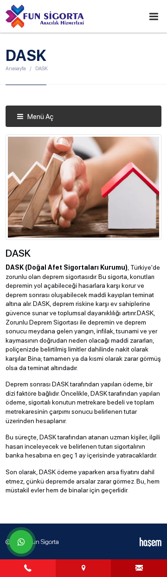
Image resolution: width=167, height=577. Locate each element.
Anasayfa (16, 69)
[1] (153, 16)
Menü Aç (39, 117)
